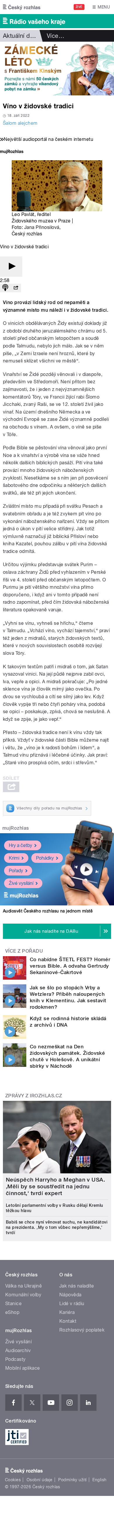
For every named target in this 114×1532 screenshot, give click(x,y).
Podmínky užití (72, 1479)
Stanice (13, 1303)
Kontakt (67, 1321)
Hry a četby (20, 845)
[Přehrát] (11, 267)
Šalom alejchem (20, 123)
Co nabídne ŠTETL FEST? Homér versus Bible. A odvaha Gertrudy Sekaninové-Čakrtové (70, 965)
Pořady (16, 870)
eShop (12, 1312)
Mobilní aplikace (22, 1368)
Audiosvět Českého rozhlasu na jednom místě (48, 911)
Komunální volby (23, 1295)
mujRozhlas (15, 828)
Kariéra (67, 1312)
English (99, 1479)
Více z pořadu (24, 951)
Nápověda (70, 1295)
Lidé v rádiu (71, 1303)
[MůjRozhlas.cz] (11, 152)
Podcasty (15, 1359)
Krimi (14, 858)
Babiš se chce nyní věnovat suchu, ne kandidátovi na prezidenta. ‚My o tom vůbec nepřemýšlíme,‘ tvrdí (56, 1227)
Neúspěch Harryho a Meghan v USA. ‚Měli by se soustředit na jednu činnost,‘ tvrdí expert (55, 1186)
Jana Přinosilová (41, 227)
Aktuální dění (20, 35)
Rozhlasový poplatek (81, 1330)
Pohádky (45, 858)
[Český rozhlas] (21, 7)
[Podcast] (5, 288)
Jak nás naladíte (76, 1286)
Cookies (13, 1479)
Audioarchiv (18, 1350)
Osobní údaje (40, 1479)
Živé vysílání (21, 883)
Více (55, 35)
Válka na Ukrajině (23, 1286)
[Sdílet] (16, 288)
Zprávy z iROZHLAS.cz (33, 1096)
